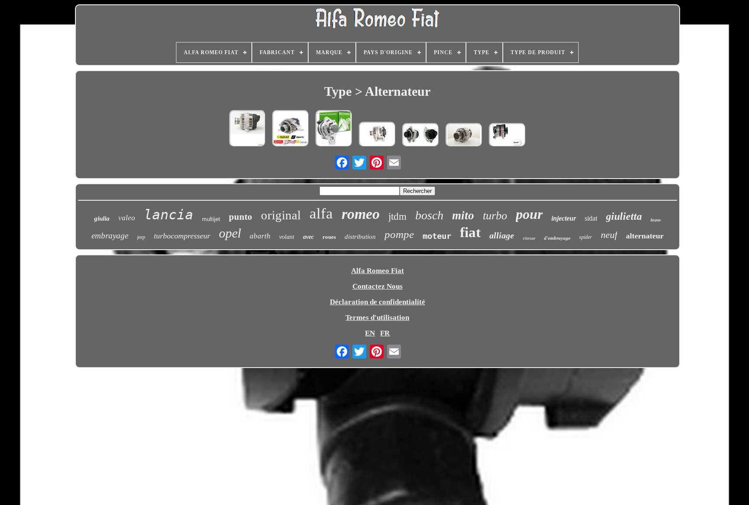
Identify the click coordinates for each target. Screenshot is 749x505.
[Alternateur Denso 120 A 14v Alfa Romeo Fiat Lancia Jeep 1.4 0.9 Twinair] (247, 129)
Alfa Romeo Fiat (377, 271)
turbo (495, 215)
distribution (360, 236)
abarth (260, 236)
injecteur (563, 218)
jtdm (397, 216)
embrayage (109, 235)
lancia (168, 214)
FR (385, 333)
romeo (361, 214)
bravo (656, 220)
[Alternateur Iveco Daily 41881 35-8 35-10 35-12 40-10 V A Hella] (507, 136)
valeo (126, 218)
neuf (609, 234)
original (281, 215)
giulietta (624, 216)
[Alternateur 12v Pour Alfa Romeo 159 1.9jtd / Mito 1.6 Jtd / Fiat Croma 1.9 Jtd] (290, 129)
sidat (591, 218)
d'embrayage (557, 238)
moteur (437, 236)
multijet (211, 219)
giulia (102, 218)
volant (286, 237)
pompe (399, 234)
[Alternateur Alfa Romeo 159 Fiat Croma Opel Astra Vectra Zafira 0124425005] (377, 135)
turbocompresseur (182, 235)
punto (240, 217)
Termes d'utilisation (377, 317)
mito (463, 215)
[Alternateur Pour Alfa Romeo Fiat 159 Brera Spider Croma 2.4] (334, 129)
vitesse (529, 238)
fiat (470, 232)
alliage (501, 235)
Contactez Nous (377, 286)
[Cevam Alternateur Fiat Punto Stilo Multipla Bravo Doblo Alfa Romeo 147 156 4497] (420, 136)
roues (329, 237)
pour (529, 214)
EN (370, 333)
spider (585, 237)
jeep (141, 237)
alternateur (645, 235)
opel (230, 233)
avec (308, 237)
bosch (429, 215)
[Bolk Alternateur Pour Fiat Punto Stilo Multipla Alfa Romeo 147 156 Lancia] (464, 136)
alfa (321, 213)
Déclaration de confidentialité (377, 302)
